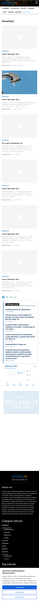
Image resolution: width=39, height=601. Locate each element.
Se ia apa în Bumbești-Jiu (12, 143)
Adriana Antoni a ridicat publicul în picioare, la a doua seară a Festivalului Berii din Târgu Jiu (19, 317)
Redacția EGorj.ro (6, 65)
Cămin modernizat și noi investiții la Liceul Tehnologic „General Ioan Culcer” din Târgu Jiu (20, 337)
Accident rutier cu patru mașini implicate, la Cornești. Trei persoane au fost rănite (20, 327)
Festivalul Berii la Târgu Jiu (15, 344)
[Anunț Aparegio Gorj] (19, 37)
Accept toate (19, 587)
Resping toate (19, 597)
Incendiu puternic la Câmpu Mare (17, 309)
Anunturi (5, 51)
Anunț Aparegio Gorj (10, 54)
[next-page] (15, 297)
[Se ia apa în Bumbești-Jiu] (19, 126)
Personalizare (20, 592)
